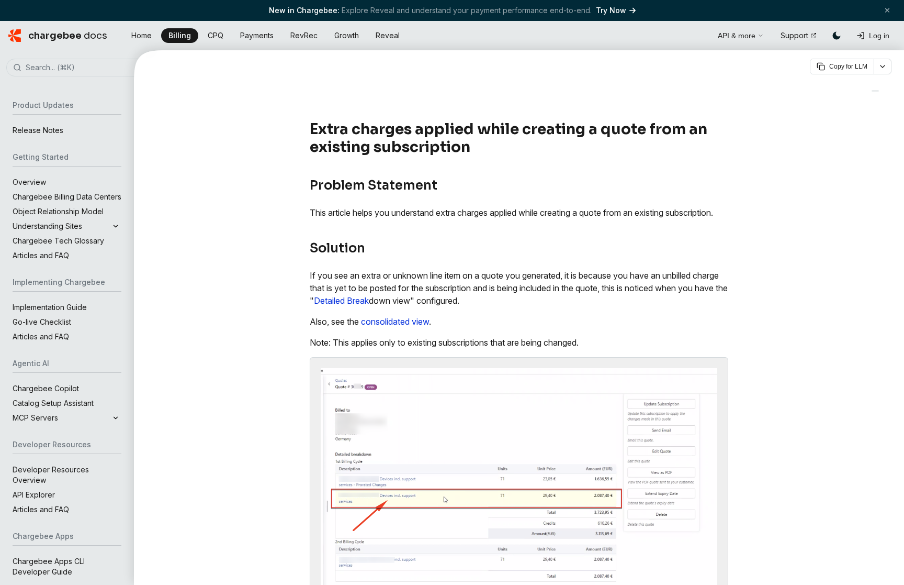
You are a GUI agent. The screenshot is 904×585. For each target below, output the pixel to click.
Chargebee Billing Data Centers (67, 196)
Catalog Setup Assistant (53, 403)
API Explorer (34, 494)
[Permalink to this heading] (476, 147)
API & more (736, 35)
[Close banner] (887, 10)
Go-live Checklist (42, 321)
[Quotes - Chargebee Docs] (875, 91)
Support (794, 35)
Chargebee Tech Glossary (58, 240)
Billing (179, 35)
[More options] (882, 66)
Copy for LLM (848, 66)
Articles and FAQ (41, 255)
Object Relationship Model (58, 211)
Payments (257, 35)
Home (141, 35)
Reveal (388, 35)
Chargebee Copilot (46, 388)
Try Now (611, 10)
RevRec (304, 35)
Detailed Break (341, 300)
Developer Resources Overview (51, 474)
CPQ (215, 35)
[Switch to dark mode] (836, 35)
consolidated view (395, 321)
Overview (29, 182)
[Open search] (697, 34)
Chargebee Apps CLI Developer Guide (49, 566)
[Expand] (115, 226)
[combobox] (82, 68)
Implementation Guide (50, 307)
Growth (346, 35)
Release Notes (38, 130)
